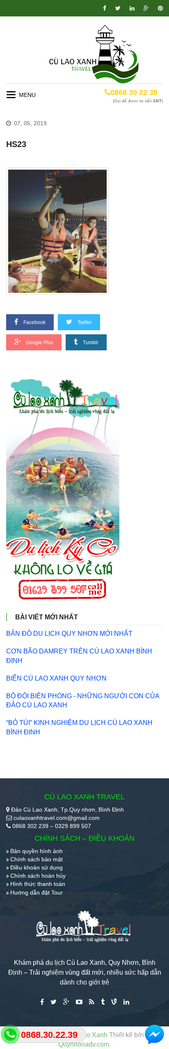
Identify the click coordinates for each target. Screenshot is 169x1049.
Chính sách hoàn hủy (38, 875)
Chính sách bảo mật (36, 859)
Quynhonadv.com (83, 1044)
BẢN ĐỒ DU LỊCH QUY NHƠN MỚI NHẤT (69, 633)
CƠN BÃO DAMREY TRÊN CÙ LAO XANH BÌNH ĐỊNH (79, 656)
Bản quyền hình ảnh (36, 851)
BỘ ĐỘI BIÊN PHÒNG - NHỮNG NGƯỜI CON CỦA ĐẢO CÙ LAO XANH (82, 700)
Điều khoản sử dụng (36, 867)
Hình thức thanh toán (37, 884)
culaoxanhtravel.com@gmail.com (57, 817)
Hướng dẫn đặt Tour (36, 892)
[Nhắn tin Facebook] (154, 1034)
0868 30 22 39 (134, 92)
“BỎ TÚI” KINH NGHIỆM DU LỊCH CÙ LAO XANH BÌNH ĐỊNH (79, 727)
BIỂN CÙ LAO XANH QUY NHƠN (56, 678)
